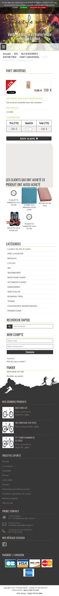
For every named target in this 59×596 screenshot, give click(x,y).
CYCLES (11, 263)
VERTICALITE (13, 292)
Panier (11, 367)
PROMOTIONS (14, 311)
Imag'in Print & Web (34, 593)
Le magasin (7, 466)
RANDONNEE (13, 287)
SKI (16, 53)
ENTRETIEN (9, 57)
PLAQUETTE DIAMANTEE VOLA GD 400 (13, 202)
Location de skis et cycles (19, 249)
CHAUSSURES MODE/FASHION (22, 306)
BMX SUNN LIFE (21, 407)
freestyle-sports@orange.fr (20, 525)
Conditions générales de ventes (16, 493)
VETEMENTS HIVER (16, 282)
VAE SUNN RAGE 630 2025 (25, 422)
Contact (5, 484)
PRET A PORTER (15, 254)
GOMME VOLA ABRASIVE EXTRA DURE (29, 207)
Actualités (6, 470)
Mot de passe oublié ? (16, 361)
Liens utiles (7, 479)
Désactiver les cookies (38, 7)
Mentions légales (10, 498)
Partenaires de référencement (16, 489)
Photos (5, 475)
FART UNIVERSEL (30, 57)
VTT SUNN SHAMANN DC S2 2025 (25, 439)
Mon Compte (15, 334)
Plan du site (7, 502)
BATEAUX (11, 258)
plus (27, 414)
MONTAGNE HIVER (16, 277)
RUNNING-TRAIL (15, 296)
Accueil (7, 53)
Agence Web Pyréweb (31, 590)
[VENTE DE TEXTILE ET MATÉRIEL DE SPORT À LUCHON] (29, 20)
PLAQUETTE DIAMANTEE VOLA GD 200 (29, 226)
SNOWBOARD (14, 273)
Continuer (23, 7)
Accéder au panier (15, 376)
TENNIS (11, 301)
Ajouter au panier (28, 138)
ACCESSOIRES (29, 53)
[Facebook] (2, 543)
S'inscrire (10, 358)
